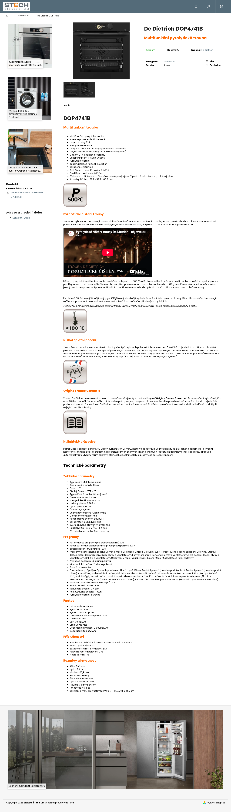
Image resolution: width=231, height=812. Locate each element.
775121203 (16, 197)
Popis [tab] (67, 105)
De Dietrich (207, 50)
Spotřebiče (169, 61)
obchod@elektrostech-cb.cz (27, 192)
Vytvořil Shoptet (216, 802)
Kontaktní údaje (21, 217)
